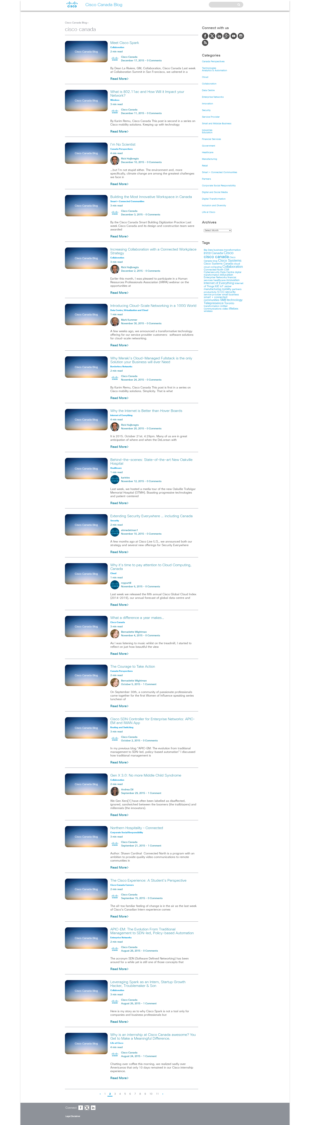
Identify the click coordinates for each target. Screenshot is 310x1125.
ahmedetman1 (129, 530)
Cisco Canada (129, 57)
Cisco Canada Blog (76, 23)
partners (236, 289)
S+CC (221, 292)
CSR (226, 269)
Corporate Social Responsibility (219, 186)
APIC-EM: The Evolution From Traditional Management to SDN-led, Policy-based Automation (152, 931)
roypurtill (126, 583)
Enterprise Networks (213, 97)
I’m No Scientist (122, 144)
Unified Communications (215, 307)
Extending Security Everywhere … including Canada (151, 516)
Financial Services (211, 139)
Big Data (208, 250)
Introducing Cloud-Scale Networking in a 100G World (153, 306)
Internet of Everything (219, 283)
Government (208, 146)
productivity (210, 292)
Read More (118, 79)
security (230, 292)
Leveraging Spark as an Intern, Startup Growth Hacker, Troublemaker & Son (147, 984)
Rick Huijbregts (130, 158)
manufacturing (212, 289)
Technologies (209, 68)
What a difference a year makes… (137, 618)
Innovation (207, 104)
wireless (208, 311)
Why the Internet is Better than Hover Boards (146, 411)
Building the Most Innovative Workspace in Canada (151, 197)
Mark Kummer (129, 320)
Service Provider (211, 117)
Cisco (228, 253)
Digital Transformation (214, 199)
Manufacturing (209, 159)
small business (230, 294)
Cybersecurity (212, 272)
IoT (221, 286)
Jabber (228, 286)
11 (157, 1094)
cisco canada (216, 257)
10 (150, 1094)
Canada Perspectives (213, 61)
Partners (206, 179)
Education (207, 132)
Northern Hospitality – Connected (136, 828)
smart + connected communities (215, 298)
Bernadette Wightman (134, 632)
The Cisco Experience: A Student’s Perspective (148, 880)
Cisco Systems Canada (218, 263)
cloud (237, 264)
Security (206, 110)
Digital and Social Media (215, 192)
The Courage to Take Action (132, 666)
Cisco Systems (229, 260)
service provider (212, 295)
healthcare (219, 280)
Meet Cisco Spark (124, 43)
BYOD (207, 253)
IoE (217, 286)
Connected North (213, 269)
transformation (211, 306)
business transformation (227, 250)
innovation (232, 280)
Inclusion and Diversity (214, 205)
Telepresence (214, 303)
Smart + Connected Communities (219, 172)
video (225, 309)
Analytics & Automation (214, 70)
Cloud (205, 77)
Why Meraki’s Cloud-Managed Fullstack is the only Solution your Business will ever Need (151, 360)
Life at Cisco (208, 212)
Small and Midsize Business (216, 123)
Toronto (229, 303)
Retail (205, 166)
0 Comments (154, 60)
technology (235, 300)
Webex (233, 308)
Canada (217, 253)
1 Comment (149, 684)
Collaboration (209, 84)
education (226, 274)
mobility (226, 289)
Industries (207, 130)
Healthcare (207, 152)
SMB (223, 300)
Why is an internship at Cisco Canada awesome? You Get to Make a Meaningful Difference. (153, 1036)
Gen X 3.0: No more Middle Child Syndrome (145, 775)
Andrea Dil (127, 789)
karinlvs (125, 478)
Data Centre (208, 90)
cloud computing (213, 267)
